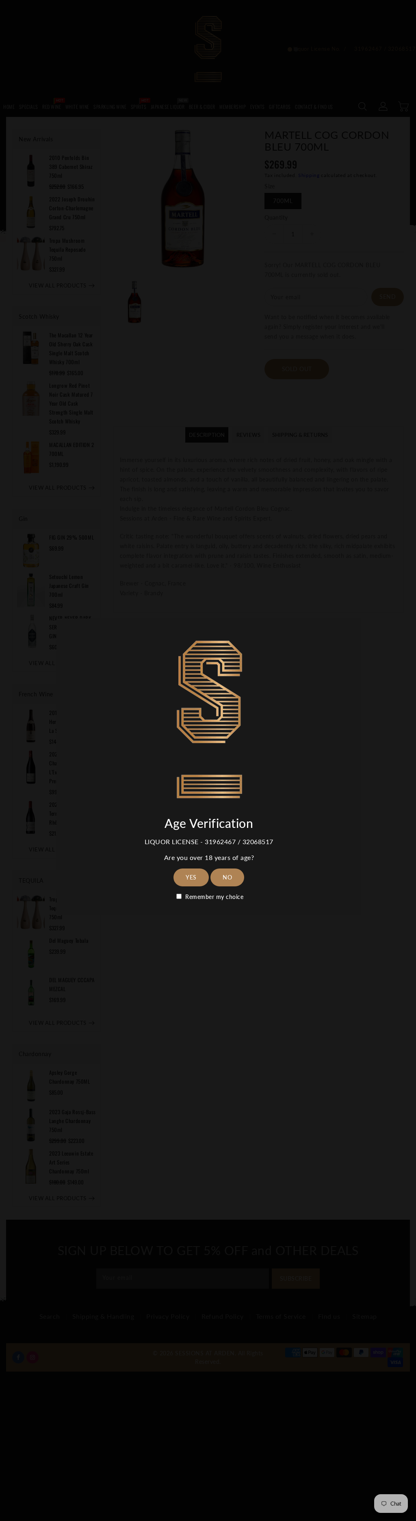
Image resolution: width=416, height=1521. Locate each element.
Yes (191, 877)
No (227, 877)
